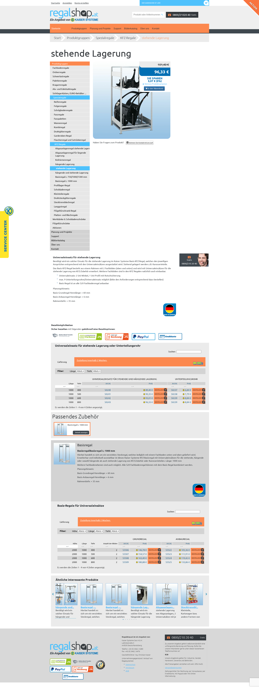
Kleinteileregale (61, 193)
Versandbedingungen (173, 667)
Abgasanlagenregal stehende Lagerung (74, 148)
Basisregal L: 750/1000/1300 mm (71, 176)
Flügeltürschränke (61, 223)
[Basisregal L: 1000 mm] (64, 453)
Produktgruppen (79, 28)
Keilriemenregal (63, 159)
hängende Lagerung (64, 164)
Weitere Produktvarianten (156, 84)
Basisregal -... (88, 607)
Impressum (130, 667)
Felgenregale (60, 106)
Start (57, 38)
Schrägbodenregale (63, 110)
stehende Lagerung (155, 38)
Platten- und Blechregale (66, 215)
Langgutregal (60, 206)
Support (117, 28)
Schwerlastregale (61, 76)
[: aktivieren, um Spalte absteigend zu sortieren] (64, 386)
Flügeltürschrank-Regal (65, 210)
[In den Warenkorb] (160, 390)
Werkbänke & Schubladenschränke (69, 219)
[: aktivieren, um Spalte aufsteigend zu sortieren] (78, 386)
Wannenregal (60, 123)
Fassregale (59, 114)
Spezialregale (105, 38)
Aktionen (57, 227)
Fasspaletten (60, 118)
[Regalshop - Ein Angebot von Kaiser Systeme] (74, 14)
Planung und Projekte (100, 28)
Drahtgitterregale (62, 131)
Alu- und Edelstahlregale (64, 89)
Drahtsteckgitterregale (65, 198)
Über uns (144, 28)
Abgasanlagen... (165, 607)
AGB (127, 671)
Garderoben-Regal (62, 135)
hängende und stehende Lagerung (71, 172)
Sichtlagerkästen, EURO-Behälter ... (69, 93)
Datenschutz (130, 664)
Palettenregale (60, 80)
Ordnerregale (59, 72)
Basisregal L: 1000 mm (66, 181)
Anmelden (67, 3)
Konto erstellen (82, 3)
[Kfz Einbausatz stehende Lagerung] (131, 100)
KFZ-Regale (128, 38)
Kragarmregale (60, 84)
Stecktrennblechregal (64, 202)
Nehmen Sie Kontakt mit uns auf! (141, 143)
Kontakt (155, 28)
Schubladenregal (62, 189)
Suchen (171, 351)
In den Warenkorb (155, 88)
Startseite (55, 3)
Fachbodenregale (61, 67)
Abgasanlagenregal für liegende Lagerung (70, 154)
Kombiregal (59, 127)
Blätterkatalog (130, 28)
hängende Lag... (140, 607)
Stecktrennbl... (189, 607)
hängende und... (65, 607)
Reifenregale (60, 101)
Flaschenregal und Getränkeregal (70, 139)
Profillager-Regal (62, 185)
